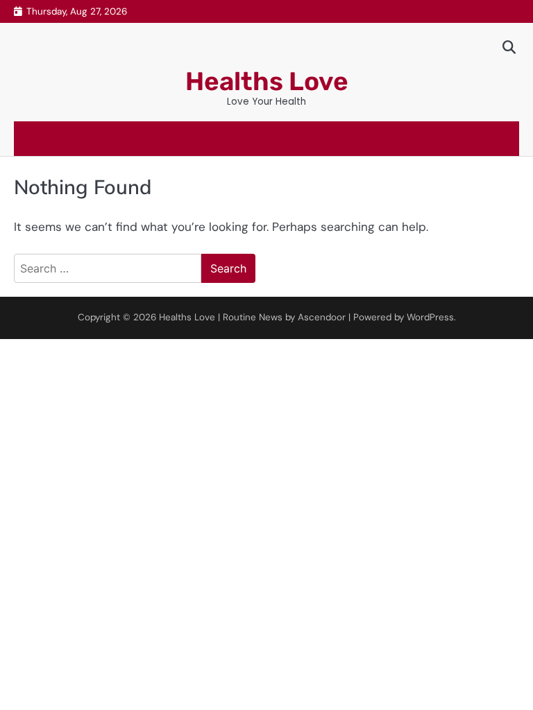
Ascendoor (322, 317)
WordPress (430, 317)
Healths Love (266, 81)
